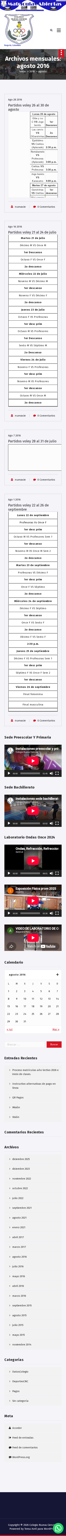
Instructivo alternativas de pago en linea (34, 1085)
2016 (32, 71)
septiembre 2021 (22, 1207)
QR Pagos (18, 1097)
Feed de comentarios (25, 1447)
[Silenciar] (51, 773)
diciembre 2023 (21, 1168)
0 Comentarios (46, 206)
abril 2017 (18, 1237)
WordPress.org (21, 1457)
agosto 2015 (19, 1315)
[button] (58, 1528)
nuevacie (20, 206)
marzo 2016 (19, 1295)
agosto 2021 (19, 1217)
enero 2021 (18, 1227)
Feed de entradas (22, 1437)
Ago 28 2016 (15, 99)
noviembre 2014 (21, 1344)
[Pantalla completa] (57, 773)
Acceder (17, 1428)
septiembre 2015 (22, 1305)
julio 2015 (17, 1325)
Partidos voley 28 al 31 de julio (32, 441)
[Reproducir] (9, 773)
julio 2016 (18, 1266)
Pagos (16, 1391)
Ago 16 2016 (15, 226)
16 (16, 1006)
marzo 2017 (19, 1246)
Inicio (22, 71)
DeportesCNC (20, 1381)
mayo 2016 (18, 1276)
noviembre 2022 (21, 1178)
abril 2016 (18, 1286)
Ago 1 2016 (14, 499)
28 (57, 1014)
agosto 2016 (19, 1256)
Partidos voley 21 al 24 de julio (32, 232)
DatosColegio (20, 1371)
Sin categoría (20, 1400)
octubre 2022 (20, 1188)
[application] (33, 761)
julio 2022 (17, 1198)
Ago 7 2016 (14, 435)
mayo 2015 (18, 1334)
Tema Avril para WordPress (40, 1528)
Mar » (55, 1029)
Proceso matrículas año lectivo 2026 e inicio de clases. (35, 1072)
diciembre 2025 (21, 1159)
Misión (16, 1107)
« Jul (9, 1029)
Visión (15, 1117)
